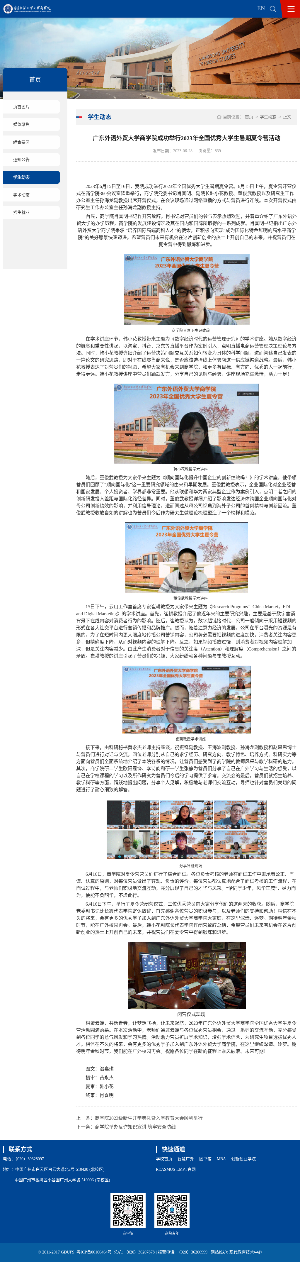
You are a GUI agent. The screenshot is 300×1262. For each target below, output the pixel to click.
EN (261, 8)
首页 (249, 117)
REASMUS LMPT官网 (176, 1169)
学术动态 (21, 195)
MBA (221, 1159)
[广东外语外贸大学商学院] (31, 9)
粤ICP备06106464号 (94, 1252)
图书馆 (205, 1159)
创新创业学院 (243, 1159)
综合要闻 (21, 142)
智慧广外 (186, 1159)
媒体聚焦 (21, 124)
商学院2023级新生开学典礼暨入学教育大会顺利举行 (149, 1118)
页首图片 (21, 107)
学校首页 (164, 1159)
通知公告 (21, 159)
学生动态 (21, 177)
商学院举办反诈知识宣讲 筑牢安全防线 (135, 1126)
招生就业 (21, 212)
